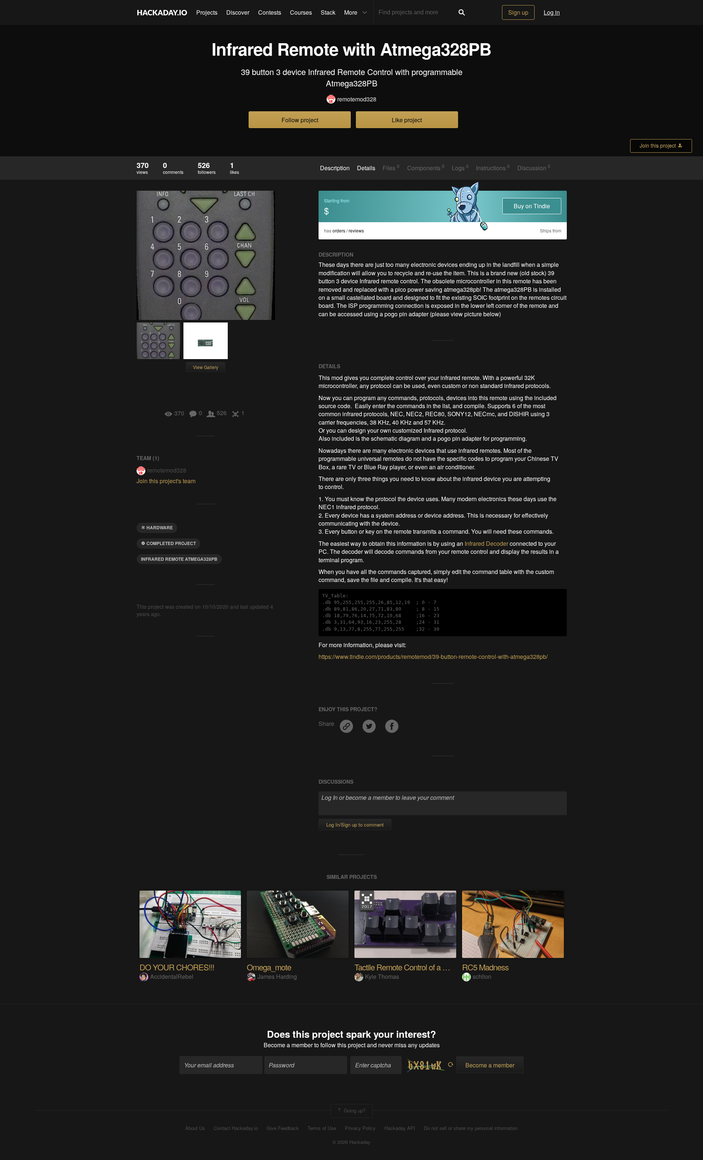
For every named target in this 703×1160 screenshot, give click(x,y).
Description (335, 168)
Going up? (353, 1110)
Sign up (518, 12)
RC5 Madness (485, 967)
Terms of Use (322, 1128)
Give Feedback (283, 1128)
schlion (482, 976)
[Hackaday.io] (162, 12)
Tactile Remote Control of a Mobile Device (421, 967)
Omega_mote (269, 967)
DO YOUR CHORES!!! (177, 967)
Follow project (300, 120)
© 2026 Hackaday (351, 1142)
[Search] (461, 12)
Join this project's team (166, 481)
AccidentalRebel (171, 976)
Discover (237, 12)
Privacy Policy (360, 1128)
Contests (269, 12)
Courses (301, 12)
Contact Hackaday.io (236, 1128)
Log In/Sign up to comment (355, 824)
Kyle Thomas (382, 976)
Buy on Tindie (532, 206)
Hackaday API (399, 1128)
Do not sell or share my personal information (471, 1128)
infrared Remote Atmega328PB (179, 559)
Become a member (288, 1045)
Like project (407, 120)
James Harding (277, 976)
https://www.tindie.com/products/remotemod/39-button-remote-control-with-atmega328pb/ (433, 656)
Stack (328, 12)
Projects (206, 12)
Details (366, 168)
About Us (195, 1128)
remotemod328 (356, 99)
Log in (552, 12)
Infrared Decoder (486, 543)
